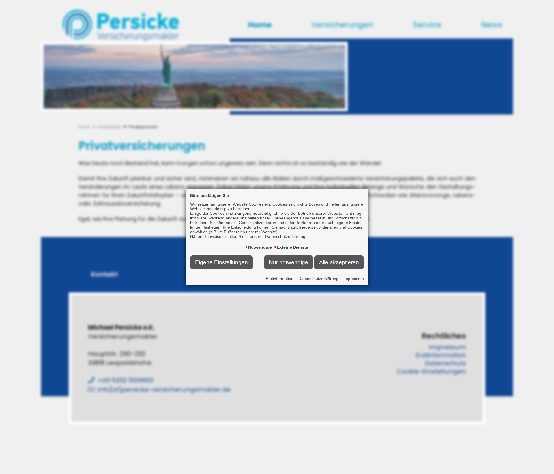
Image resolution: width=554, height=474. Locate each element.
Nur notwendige (288, 262)
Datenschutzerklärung (318, 278)
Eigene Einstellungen (221, 262)
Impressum (353, 278)
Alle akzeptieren (339, 262)
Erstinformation (279, 278)
